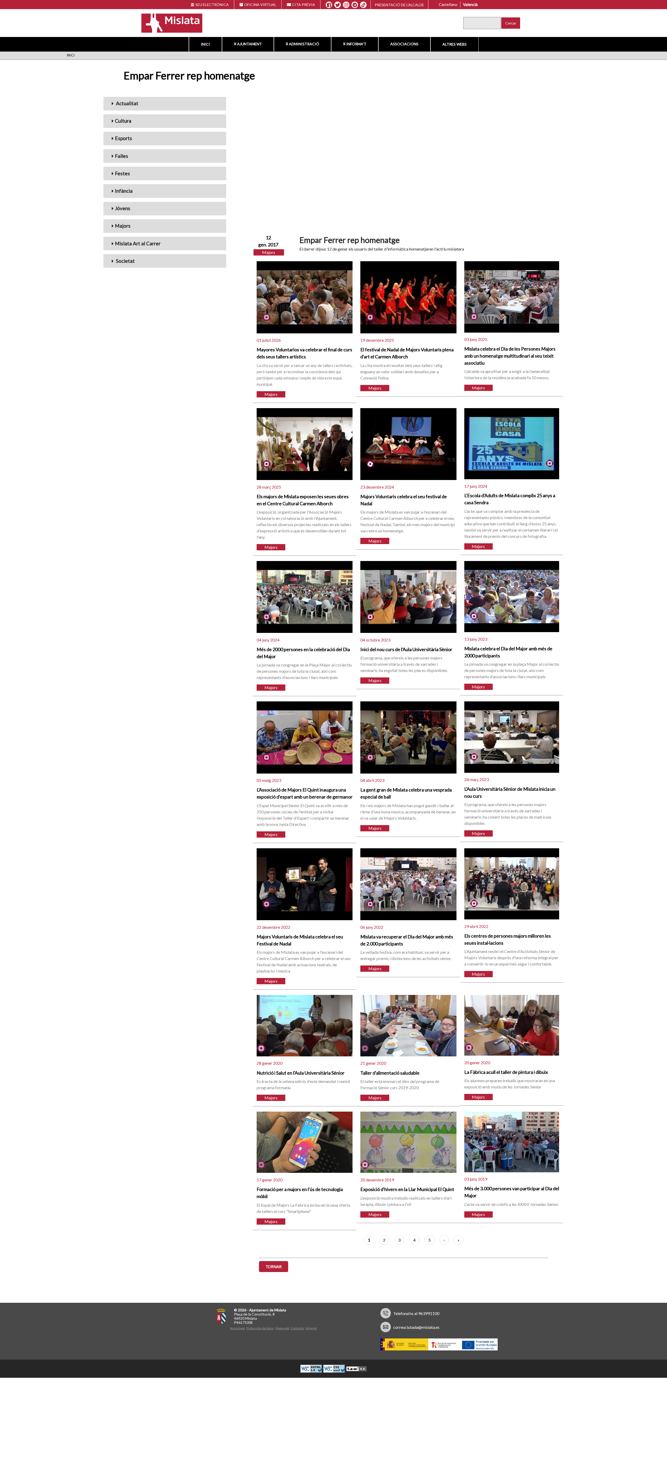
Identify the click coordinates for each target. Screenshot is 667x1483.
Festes (122, 173)
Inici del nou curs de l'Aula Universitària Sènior (406, 649)
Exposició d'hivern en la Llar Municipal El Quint (407, 1189)
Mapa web (282, 1328)
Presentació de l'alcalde (399, 5)
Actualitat (126, 103)
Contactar (297, 1328)
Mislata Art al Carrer (137, 243)
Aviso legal (237, 1328)
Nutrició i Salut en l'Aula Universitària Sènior (300, 1073)
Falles (121, 156)
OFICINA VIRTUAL (260, 4)
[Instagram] (346, 5)
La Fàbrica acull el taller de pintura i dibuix (506, 1072)
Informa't (356, 44)
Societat (125, 261)
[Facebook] (329, 5)
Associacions (404, 44)
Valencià (470, 4)
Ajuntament (249, 44)
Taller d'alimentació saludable (389, 1073)
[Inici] (168, 22)
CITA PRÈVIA (303, 4)
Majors (123, 226)
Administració (304, 44)
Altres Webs (454, 44)
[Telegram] (355, 5)
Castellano (448, 4)
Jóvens (122, 208)
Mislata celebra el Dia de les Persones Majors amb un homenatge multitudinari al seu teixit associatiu (509, 356)
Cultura (123, 121)
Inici (205, 44)
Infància (124, 191)
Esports (123, 138)
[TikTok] (363, 5)
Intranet (311, 1328)
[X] (337, 5)
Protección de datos (260, 1328)
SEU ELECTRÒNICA (212, 4)
